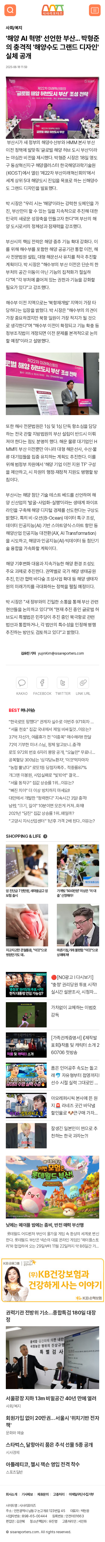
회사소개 (11, 1494)
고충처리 (58, 1494)
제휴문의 (42, 1494)
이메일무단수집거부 (81, 1494)
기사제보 (27, 1494)
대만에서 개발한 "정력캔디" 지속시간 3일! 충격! (48, 798)
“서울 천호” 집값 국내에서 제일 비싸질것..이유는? (50, 729)
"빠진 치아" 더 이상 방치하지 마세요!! (39, 790)
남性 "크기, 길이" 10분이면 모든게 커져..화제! (46, 805)
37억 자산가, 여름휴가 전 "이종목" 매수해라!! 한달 (50, 737)
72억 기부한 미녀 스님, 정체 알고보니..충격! (45, 744)
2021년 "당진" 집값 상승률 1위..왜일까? (41, 813)
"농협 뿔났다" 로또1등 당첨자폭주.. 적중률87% (48, 767)
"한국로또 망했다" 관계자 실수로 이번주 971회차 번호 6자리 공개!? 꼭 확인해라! (52, 721)
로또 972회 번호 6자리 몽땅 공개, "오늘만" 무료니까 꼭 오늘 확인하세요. (52, 752)
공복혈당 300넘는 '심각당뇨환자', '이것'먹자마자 (49, 760)
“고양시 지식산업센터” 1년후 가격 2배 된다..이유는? (52, 821)
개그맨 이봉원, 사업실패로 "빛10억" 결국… (44, 775)
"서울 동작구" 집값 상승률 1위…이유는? (41, 783)
